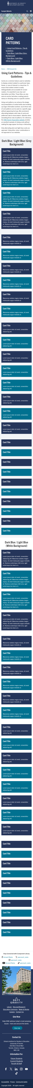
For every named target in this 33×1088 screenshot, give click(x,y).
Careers (12, 1012)
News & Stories (24, 1009)
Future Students (16, 1058)
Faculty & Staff (16, 1063)
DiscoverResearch (19, 1007)
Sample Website (6, 11)
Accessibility (5, 1082)
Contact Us (20, 1012)
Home (3, 69)
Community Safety (21, 1082)
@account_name (23, 957)
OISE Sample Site (11, 69)
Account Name (8, 957)
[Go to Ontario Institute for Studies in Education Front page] (16, 3)
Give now (17, 1028)
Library (9, 1007)
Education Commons (10, 1009)
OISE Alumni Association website (14, 120)
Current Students (16, 1061)
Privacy (12, 1082)
